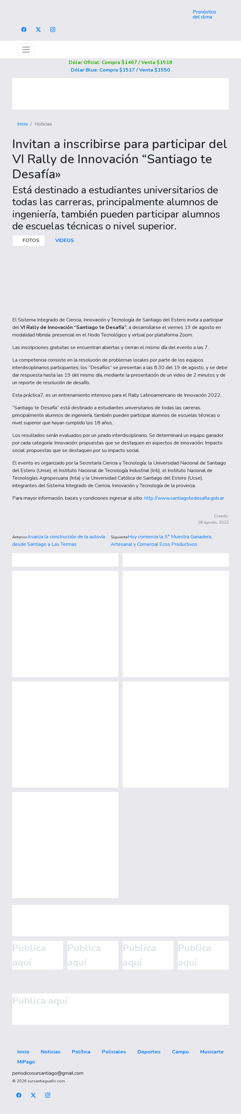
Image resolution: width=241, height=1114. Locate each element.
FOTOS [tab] (30, 240)
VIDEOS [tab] (64, 240)
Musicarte (212, 1051)
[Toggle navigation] (26, 49)
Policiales (114, 1051)
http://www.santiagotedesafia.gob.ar (184, 498)
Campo (180, 1051)
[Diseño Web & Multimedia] (121, 1110)
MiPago (26, 1061)
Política (81, 1051)
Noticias (51, 1051)
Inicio (22, 124)
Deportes (149, 1051)
